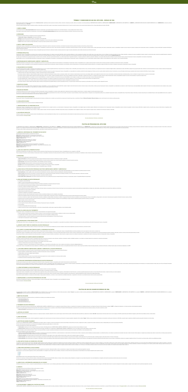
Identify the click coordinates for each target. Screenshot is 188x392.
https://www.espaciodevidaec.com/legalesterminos (41, 309)
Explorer (19, 353)
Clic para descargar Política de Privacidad (94, 283)
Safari (19, 354)
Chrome (19, 352)
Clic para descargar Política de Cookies (94, 388)
